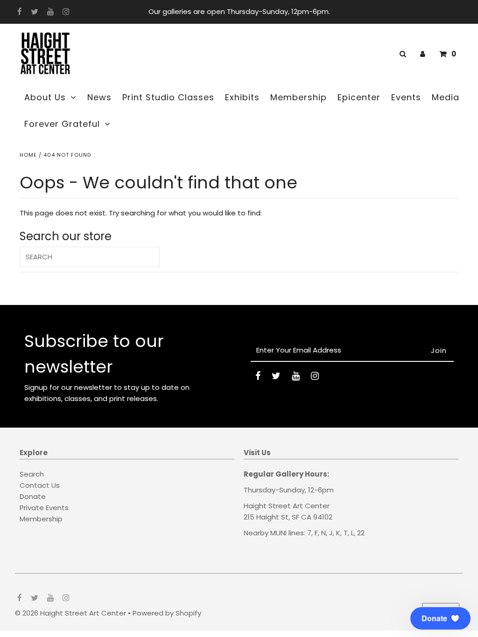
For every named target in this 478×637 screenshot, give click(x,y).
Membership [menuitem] (298, 97)
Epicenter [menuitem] (358, 97)
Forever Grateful (62, 124)
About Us (45, 97)
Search (32, 474)
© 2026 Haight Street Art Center (70, 613)
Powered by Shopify (167, 613)
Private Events (44, 507)
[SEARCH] (401, 53)
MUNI (278, 533)
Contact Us (40, 485)
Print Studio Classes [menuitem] (168, 97)
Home (28, 155)
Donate (33, 496)
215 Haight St (266, 517)
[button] (440, 618)
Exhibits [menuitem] (242, 97)
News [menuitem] (99, 97)
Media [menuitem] (445, 97)
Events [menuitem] (406, 97)
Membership (41, 519)
